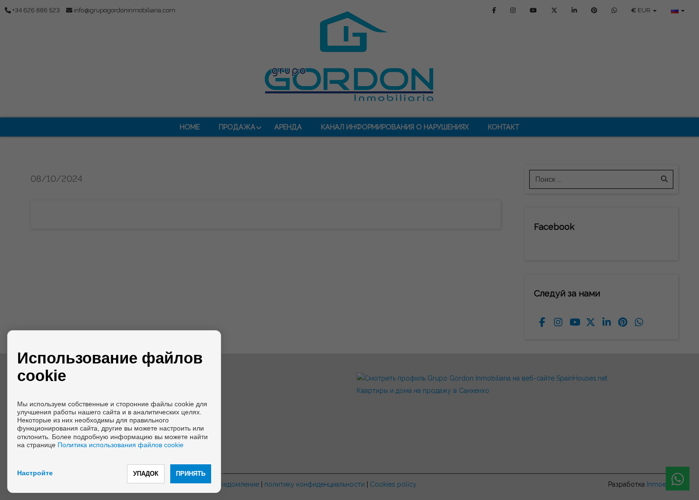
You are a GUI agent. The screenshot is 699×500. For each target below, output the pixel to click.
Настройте (35, 473)
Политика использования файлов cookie (121, 445)
